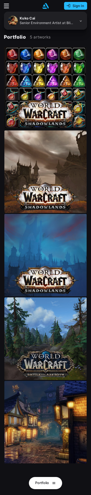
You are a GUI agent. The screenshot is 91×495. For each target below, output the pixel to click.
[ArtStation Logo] (45, 6)
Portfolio (42, 483)
